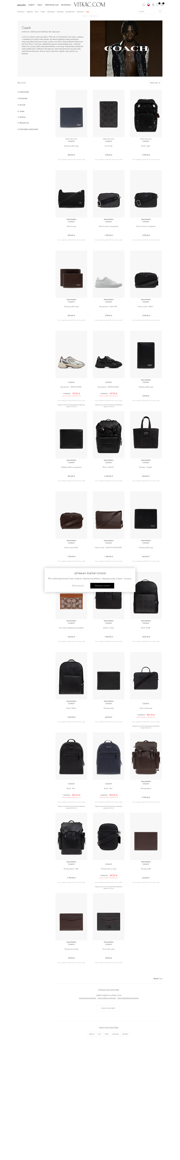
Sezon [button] (22, 117)
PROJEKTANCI (66, 5)
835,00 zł (71, 155)
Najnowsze (154, 83)
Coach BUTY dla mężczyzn (87, 998)
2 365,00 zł (108, 476)
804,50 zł (145, 715)
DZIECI (39, 5)
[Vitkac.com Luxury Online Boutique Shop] (89, 4)
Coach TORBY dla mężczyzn (107, 998)
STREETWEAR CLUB (51, 5)
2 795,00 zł (146, 797)
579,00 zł (108, 155)
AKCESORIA (115, 1034)
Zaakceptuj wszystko (102, 586)
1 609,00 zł (108, 556)
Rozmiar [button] (23, 98)
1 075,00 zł (108, 235)
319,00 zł (71, 958)
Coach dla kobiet (108, 1008)
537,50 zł (71, 394)
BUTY (99, 1034)
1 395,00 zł (146, 155)
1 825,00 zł (108, 637)
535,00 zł (71, 637)
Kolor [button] (22, 105)
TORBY (106, 1034)
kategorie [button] (24, 92)
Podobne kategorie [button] (28, 129)
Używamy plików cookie (90, 573)
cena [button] (21, 111)
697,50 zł (108, 876)
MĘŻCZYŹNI (21, 5)
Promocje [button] (24, 123)
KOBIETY (31, 5)
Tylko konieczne (78, 586)
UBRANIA (91, 1034)
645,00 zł (108, 717)
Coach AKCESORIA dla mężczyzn (128, 998)
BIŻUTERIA (125, 1034)
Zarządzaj (127, 579)
